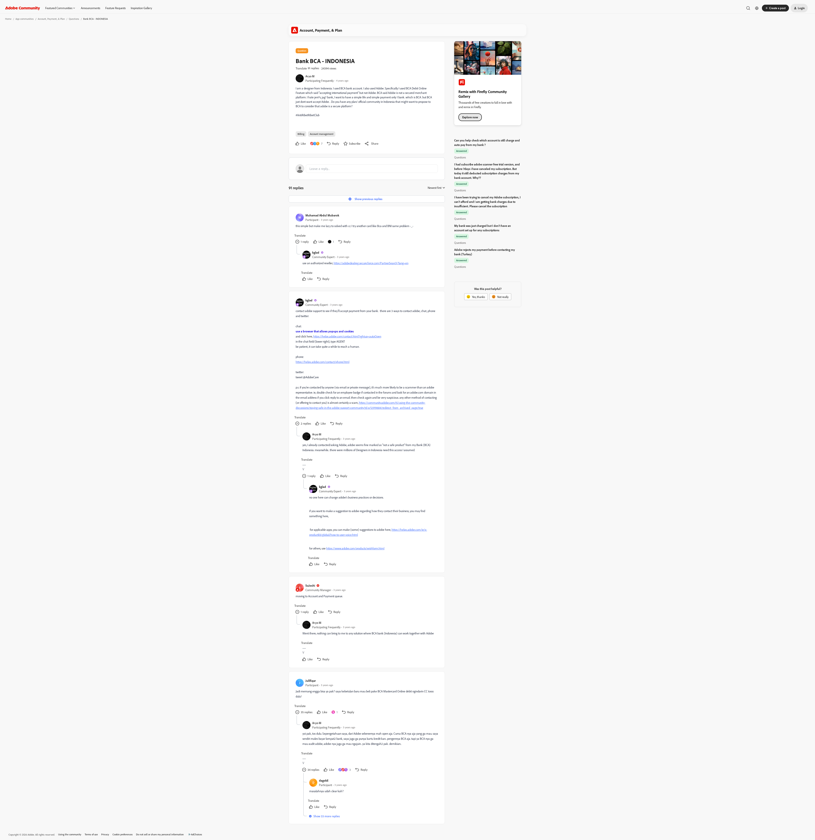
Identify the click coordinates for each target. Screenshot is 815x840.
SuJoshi (310, 585)
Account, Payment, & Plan (51, 18)
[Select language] (756, 8)
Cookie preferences (122, 834)
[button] (775, 8)
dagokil (323, 780)
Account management (321, 134)
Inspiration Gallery (141, 8)
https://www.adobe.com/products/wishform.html (355, 548)
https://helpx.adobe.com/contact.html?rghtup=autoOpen (347, 336)
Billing (301, 134)
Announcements (90, 8)
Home (8, 18)
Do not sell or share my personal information (160, 834)
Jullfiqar (310, 680)
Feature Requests (115, 8)
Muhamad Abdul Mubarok (322, 215)
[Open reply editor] (367, 169)
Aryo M (310, 76)
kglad (315, 252)
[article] (367, 229)
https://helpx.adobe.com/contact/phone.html (322, 362)
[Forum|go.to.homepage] (22, 8)
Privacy (105, 834)
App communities (24, 18)
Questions (74, 18)
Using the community (69, 834)
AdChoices (196, 834)
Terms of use (91, 834)
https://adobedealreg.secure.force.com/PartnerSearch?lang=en (371, 263)
